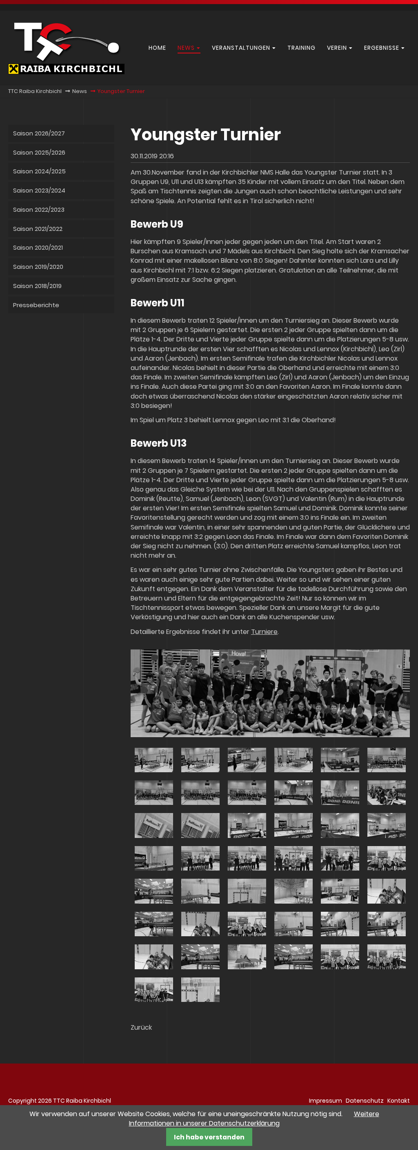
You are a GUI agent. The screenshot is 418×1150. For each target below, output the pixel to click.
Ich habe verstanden (209, 1137)
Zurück (141, 1027)
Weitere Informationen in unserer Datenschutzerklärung (254, 1118)
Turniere (264, 631)
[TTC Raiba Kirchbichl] (66, 72)
